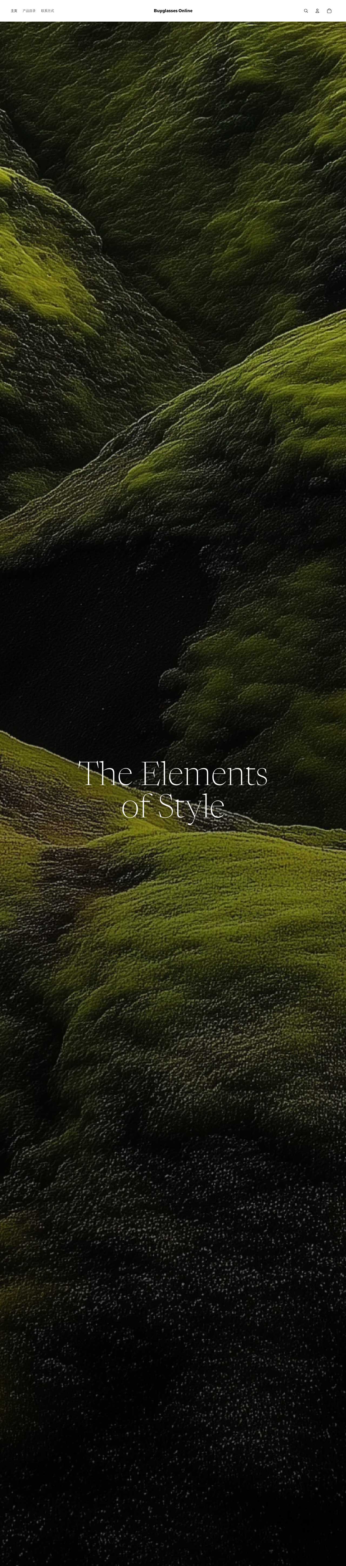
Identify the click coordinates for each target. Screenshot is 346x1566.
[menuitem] (14, 11)
